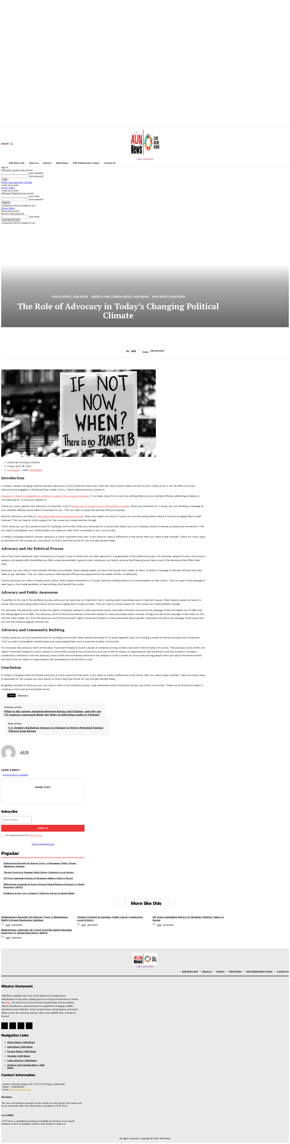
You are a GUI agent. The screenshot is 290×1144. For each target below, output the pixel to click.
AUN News (13, 470)
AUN (133, 351)
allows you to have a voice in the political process (100, 506)
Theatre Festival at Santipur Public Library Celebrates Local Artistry (39, 872)
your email (34, 196)
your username (36, 173)
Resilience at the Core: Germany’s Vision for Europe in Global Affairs (39, 893)
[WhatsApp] (54, 795)
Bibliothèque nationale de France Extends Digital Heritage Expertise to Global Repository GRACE (36, 931)
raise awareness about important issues (60, 516)
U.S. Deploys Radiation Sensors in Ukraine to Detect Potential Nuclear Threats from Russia (55, 729)
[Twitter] (32, 795)
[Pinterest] (43, 795)
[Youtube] (29, 1025)
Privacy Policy (8, 188)
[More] (65, 795)
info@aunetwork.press (20, 1089)
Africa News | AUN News (70, 296)
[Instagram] (12, 1025)
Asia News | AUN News (168, 296)
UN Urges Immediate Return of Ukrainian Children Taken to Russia (38, 878)
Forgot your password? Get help (16, 182)
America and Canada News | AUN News (120, 296)
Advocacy (23, 695)
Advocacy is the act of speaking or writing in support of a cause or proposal (45, 496)
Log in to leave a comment (15, 775)
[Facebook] (21, 795)
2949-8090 (36, 470)
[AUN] (8, 752)
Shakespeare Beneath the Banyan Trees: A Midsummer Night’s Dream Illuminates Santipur (34, 918)
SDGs (8, 1002)
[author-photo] (3, 925)
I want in (42, 828)
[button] (7, 143)
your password (36, 176)
